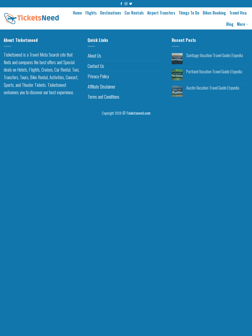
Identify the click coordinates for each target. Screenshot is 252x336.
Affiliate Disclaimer (101, 86)
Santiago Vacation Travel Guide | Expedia (214, 55)
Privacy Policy (98, 76)
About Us (94, 55)
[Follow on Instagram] (126, 4)
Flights (91, 13)
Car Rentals (134, 13)
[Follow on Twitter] (130, 4)
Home (77, 13)
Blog (230, 24)
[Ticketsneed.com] (32, 18)
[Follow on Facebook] (121, 4)
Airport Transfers (161, 13)
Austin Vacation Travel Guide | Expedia (212, 88)
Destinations (110, 13)
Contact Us (96, 66)
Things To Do (189, 13)
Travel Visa (238, 13)
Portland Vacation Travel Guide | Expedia (214, 71)
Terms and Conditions (103, 96)
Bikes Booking (214, 13)
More (241, 24)
